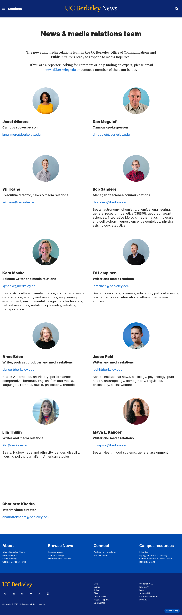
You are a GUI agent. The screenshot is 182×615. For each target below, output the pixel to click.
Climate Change (56, 555)
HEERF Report (101, 599)
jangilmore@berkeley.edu (21, 134)
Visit (96, 583)
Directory (144, 587)
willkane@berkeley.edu (19, 202)
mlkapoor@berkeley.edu (111, 445)
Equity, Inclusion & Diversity (153, 555)
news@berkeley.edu (60, 69)
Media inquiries (101, 555)
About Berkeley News (13, 552)
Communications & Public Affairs (155, 558)
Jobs (96, 590)
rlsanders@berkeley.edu (111, 202)
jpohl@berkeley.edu (107, 369)
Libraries (143, 552)
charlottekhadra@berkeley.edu (25, 517)
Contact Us (99, 603)
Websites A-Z (146, 583)
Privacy (143, 599)
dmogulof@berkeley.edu (111, 134)
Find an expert (9, 555)
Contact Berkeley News (14, 561)
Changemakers (55, 552)
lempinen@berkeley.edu (111, 286)
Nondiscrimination (148, 596)
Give (96, 593)
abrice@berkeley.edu (18, 369)
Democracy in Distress (59, 558)
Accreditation (100, 596)
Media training (9, 558)
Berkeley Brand (147, 561)
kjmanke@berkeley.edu (19, 286)
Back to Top (172, 611)
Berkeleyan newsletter (105, 552)
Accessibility (145, 593)
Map (141, 590)
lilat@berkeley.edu (16, 445)
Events (97, 587)
